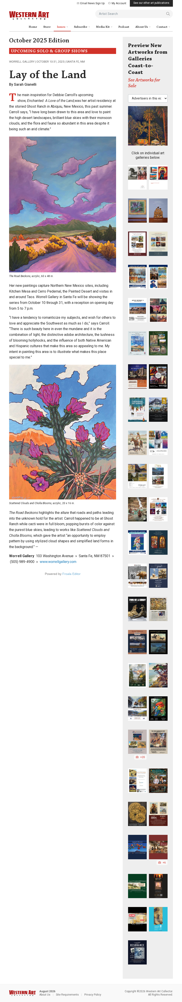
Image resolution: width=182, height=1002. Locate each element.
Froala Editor (71, 574)
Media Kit (103, 27)
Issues (61, 27)
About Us (141, 27)
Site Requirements (67, 994)
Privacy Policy (92, 994)
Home (33, 27)
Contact (162, 27)
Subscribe (81, 27)
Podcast (123, 27)
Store (47, 27)
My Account (119, 3)
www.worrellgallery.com (58, 562)
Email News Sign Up (92, 3)
